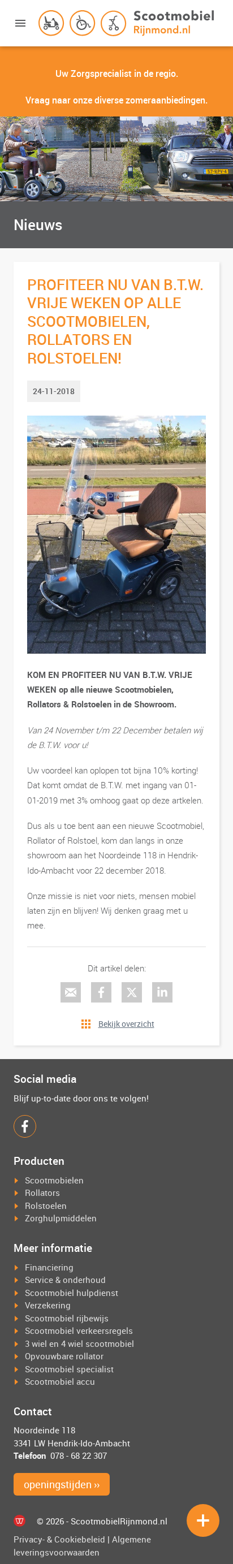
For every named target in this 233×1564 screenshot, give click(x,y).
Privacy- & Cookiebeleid (59, 1539)
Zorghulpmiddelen (61, 1218)
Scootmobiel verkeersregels (79, 1330)
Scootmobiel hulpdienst (71, 1292)
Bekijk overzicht (126, 1023)
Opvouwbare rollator (64, 1356)
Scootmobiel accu (60, 1381)
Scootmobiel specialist (69, 1369)
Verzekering (48, 1305)
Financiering (49, 1267)
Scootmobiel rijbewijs (67, 1318)
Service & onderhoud (65, 1279)
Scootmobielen (54, 1180)
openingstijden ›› (62, 1484)
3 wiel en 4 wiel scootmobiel (79, 1343)
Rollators (42, 1192)
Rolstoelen (46, 1205)
